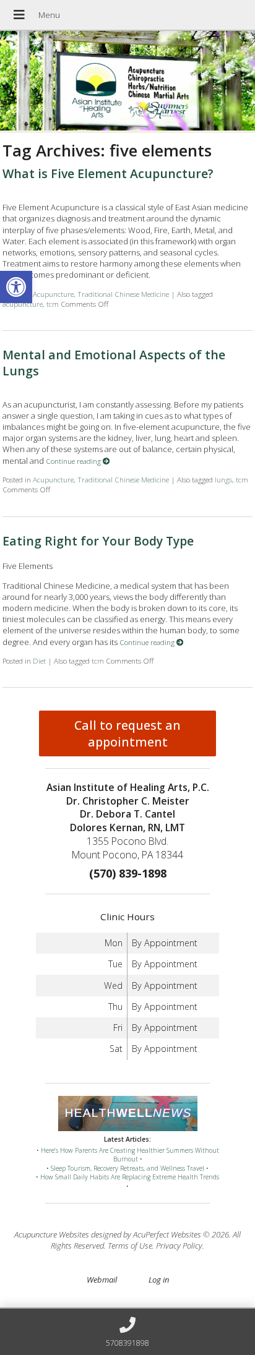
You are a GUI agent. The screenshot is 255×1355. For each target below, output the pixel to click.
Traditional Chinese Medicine (123, 294)
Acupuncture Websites (51, 1234)
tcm (52, 304)
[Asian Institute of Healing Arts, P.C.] (127, 82)
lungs (223, 479)
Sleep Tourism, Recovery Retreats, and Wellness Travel (127, 1168)
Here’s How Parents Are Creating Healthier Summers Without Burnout (130, 1155)
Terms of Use (130, 1245)
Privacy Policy (179, 1245)
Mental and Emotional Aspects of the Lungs (113, 362)
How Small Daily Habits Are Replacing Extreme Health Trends (129, 1177)
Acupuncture (53, 294)
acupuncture (22, 304)
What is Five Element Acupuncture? (108, 173)
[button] (16, 287)
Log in (159, 1279)
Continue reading (74, 461)
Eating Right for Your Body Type (98, 540)
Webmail (102, 1279)
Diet (39, 660)
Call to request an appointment (127, 733)
